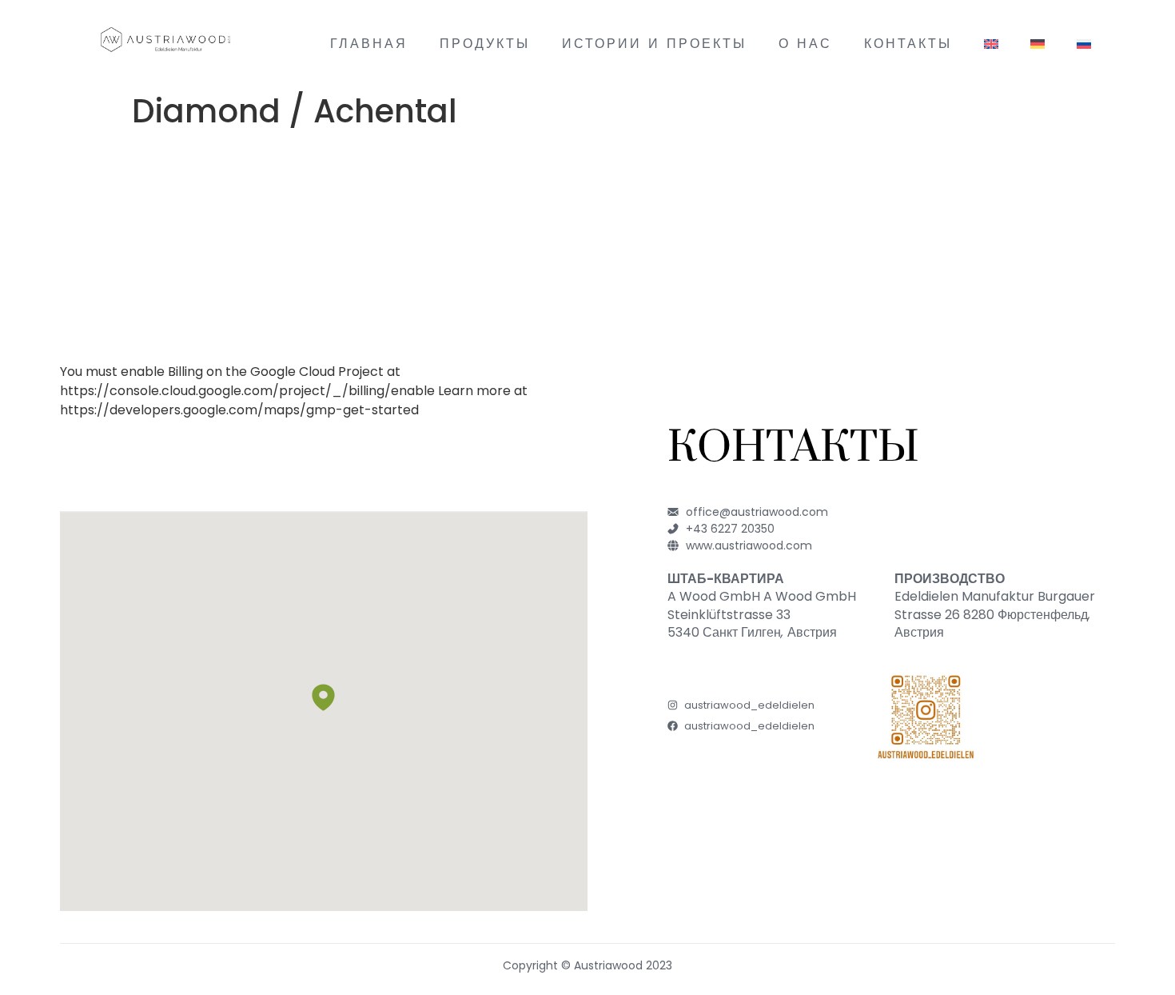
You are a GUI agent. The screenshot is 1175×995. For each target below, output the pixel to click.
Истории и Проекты (654, 41)
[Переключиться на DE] (1037, 42)
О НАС (805, 41)
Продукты (485, 41)
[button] (323, 697)
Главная (369, 41)
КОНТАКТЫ (908, 41)
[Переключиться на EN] (991, 42)
